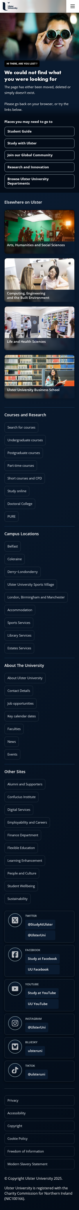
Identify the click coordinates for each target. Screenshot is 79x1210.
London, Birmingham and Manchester (36, 597)
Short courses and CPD (23, 477)
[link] (39, 232)
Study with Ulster (22, 143)
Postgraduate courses (22, 451)
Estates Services (17, 646)
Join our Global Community (30, 155)
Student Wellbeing (19, 884)
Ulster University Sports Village (30, 584)
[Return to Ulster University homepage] (10, 6)
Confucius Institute (20, 795)
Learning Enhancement (23, 859)
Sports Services (17, 621)
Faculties (14, 729)
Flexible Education (19, 846)
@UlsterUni (35, 933)
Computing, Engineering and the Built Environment (28, 295)
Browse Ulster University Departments (28, 181)
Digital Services (17, 808)
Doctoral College (18, 502)
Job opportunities (20, 703)
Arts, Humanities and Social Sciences (36, 245)
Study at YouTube (42, 993)
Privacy (12, 1100)
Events (10, 753)
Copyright (14, 1126)
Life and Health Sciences (26, 341)
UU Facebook (38, 969)
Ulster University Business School (33, 390)
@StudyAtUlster (40, 924)
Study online (15, 489)
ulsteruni (35, 1051)
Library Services (17, 634)
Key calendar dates (21, 716)
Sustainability (16, 897)
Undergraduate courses (23, 438)
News (10, 740)
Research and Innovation (28, 167)
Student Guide (19, 131)
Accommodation (18, 608)
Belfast (11, 545)
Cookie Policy (17, 1138)
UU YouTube (38, 1004)
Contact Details (18, 690)
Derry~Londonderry (21, 570)
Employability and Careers (25, 821)
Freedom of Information (25, 1151)
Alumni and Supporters (23, 782)
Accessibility (16, 1113)
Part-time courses (19, 464)
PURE (11, 516)
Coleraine (13, 557)
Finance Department (21, 833)
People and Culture (20, 872)
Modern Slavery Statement (27, 1164)
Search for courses (21, 427)
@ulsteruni (35, 1073)
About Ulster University (25, 678)
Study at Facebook (42, 959)
